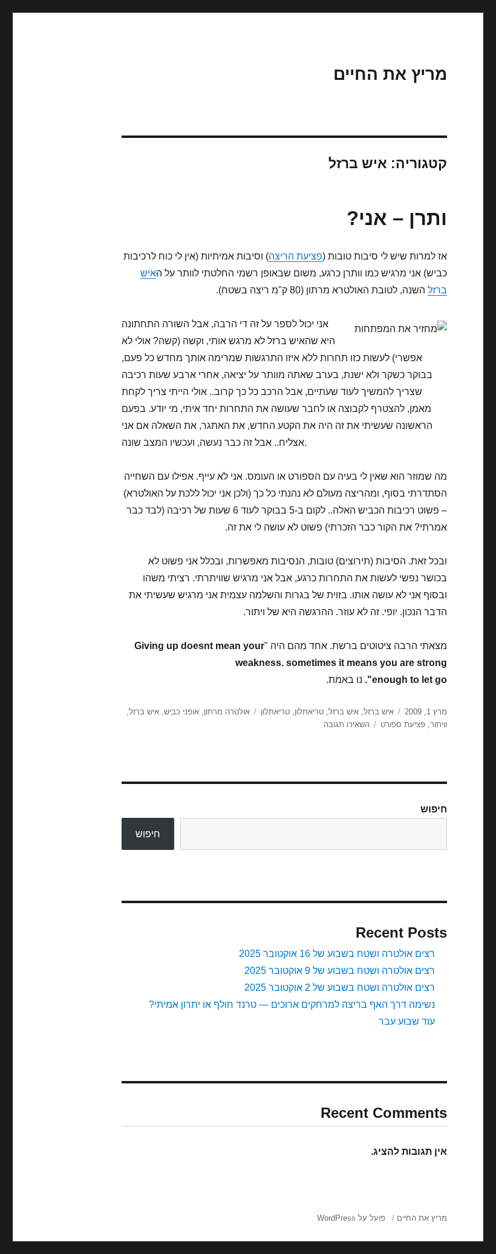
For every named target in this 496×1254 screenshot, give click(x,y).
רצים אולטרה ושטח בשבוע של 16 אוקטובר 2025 (337, 954)
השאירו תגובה (347, 724)
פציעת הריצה (295, 256)
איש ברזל (379, 711)
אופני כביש (181, 711)
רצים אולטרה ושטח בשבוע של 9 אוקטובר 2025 (339, 970)
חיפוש (433, 809)
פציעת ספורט (402, 724)
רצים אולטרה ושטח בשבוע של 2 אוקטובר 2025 (339, 987)
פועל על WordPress (351, 1218)
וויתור (438, 724)
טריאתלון (309, 711)
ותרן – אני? (397, 218)
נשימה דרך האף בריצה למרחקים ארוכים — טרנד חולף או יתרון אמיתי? (292, 1004)
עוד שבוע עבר (407, 1021)
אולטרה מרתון (227, 711)
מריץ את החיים (390, 74)
